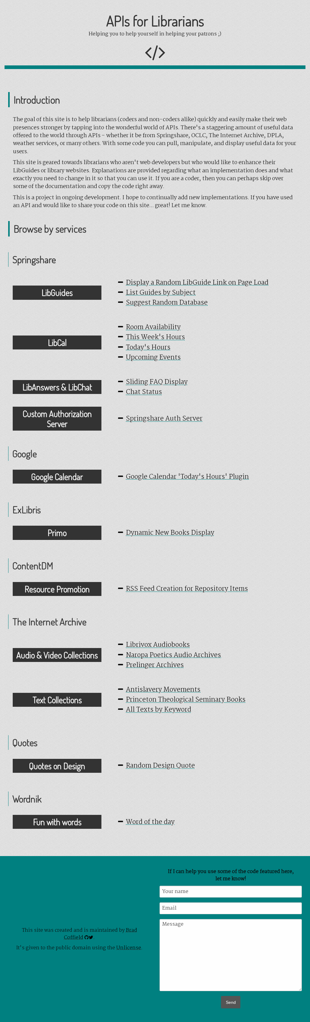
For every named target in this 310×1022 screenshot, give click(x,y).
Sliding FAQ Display (157, 382)
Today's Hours (148, 347)
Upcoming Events (153, 357)
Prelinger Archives (155, 665)
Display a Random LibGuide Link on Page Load (197, 283)
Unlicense (128, 948)
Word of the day (150, 822)
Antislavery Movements (163, 690)
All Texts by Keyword (158, 710)
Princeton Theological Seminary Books (186, 700)
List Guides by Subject (161, 293)
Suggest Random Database (167, 303)
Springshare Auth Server (164, 419)
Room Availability (153, 327)
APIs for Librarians (155, 21)
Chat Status (144, 392)
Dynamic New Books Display (170, 533)
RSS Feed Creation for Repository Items (187, 589)
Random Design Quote (160, 766)
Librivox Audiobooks (158, 645)
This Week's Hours (155, 337)
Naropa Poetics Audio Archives (173, 655)
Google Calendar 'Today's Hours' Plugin (187, 477)
